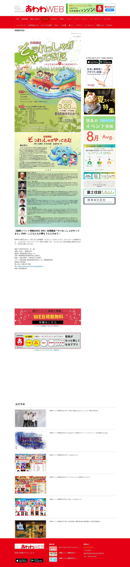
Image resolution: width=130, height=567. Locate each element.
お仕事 (64, 25)
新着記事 (25, 19)
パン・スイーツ (95, 19)
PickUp (109, 25)
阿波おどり (100, 25)
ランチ (76, 19)
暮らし (71, 25)
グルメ (69, 19)
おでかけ (54, 19)
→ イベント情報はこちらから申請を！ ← (48, 326)
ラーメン (85, 19)
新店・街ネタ (35, 19)
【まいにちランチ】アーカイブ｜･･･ (69, 547)
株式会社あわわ (89, 547)
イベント (45, 19)
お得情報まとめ (33, 25)
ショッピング (20, 25)
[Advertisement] (48, 378)
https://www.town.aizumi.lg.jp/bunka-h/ (30, 266)
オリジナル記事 (46, 25)
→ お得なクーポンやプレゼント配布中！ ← (48, 350)
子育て (62, 19)
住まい (56, 25)
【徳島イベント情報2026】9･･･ (67, 553)
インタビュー (89, 25)
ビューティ (107, 19)
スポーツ (79, 25)
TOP (17, 19)
